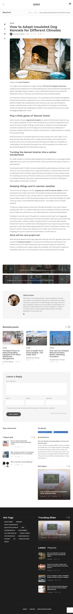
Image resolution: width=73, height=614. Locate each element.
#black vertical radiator (11, 527)
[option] (13, 347)
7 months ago (61, 359)
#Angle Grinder (8, 521)
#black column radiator (11, 524)
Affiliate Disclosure (44, 609)
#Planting (7, 538)
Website (49, 398)
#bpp (23, 527)
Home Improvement (46, 278)
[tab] (41, 547)
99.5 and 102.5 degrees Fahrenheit (54, 86)
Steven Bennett (30, 357)
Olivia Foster (16, 34)
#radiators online (24, 538)
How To (22, 268)
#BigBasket (19, 521)
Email (28, 398)
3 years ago (22, 34)
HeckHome (44, 437)
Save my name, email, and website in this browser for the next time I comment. (31, 408)
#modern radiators (23, 536)
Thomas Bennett (54, 359)
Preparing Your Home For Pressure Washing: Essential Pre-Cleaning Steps (30, 280)
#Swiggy (6, 541)
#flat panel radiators (10, 533)
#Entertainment (22, 530)
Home (30, 12)
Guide (35, 12)
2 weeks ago (50, 580)
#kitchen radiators (9, 536)
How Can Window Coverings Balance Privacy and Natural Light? (53, 442)
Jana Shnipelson (24, 82)
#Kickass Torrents (25, 533)
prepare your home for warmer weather (48, 190)
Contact (32, 609)
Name (8, 398)
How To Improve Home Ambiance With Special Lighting (37, 270)
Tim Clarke (5, 361)
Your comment (11, 381)
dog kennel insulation (34, 120)
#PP (14, 538)
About (25, 609)
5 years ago (43, 496)
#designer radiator (9, 530)
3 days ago (49, 559)
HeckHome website (24, 242)
